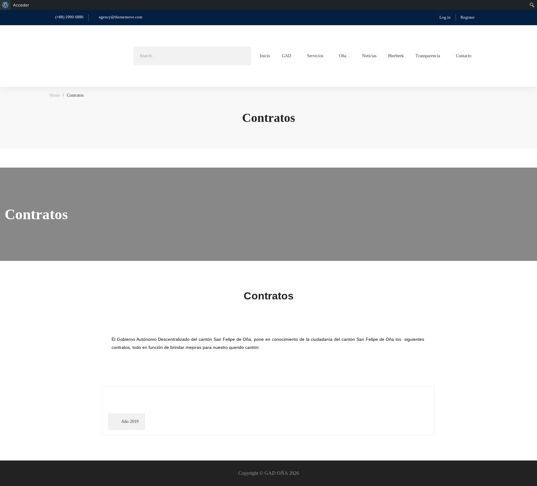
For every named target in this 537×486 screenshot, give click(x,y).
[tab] (126, 421)
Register (468, 17)
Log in (445, 17)
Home (54, 95)
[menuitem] (5, 5)
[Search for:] (192, 55)
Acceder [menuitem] (21, 4)
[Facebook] (485, 55)
